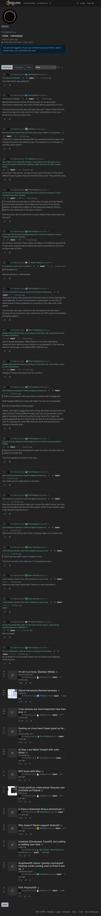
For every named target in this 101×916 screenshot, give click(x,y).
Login (82, 3)
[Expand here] (12, 753)
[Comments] (12, 712)
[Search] (77, 3)
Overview (7, 67)
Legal (58, 912)
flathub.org (22, 793)
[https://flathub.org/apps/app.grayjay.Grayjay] (12, 790)
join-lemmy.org (91, 912)
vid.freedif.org (23, 755)
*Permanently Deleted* (11, 78)
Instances (66, 912)
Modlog (50, 912)
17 (21, 764)
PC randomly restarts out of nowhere (16, 266)
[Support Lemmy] (50, 3)
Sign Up (90, 3)
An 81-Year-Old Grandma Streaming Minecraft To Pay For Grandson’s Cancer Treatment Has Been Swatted (31, 194)
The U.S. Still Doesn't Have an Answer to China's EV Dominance (27, 292)
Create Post (42, 3)
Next (5, 904)
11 (21, 802)
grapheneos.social (25, 871)
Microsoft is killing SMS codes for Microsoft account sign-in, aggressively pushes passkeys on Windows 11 (30, 626)
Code (81, 912)
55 (22, 702)
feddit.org (22, 847)
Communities (29, 3)
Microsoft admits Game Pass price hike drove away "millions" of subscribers (31, 133)
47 (21, 742)
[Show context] (23, 78)
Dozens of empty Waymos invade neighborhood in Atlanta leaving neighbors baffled (31, 443)
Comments (19, 67)
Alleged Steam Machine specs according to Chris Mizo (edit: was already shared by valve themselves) (33, 334)
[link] (26, 78)
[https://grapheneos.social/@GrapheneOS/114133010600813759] (12, 866)
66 (22, 683)
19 (21, 880)
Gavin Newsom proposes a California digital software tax (24, 391)
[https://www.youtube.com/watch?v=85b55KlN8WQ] (12, 675)
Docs (74, 912)
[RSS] (62, 67)
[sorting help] (58, 67)
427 (22, 721)
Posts (28, 67)
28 (22, 818)
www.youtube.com (25, 675)
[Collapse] (4, 74)
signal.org (22, 693)
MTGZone (13, 3)
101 (22, 834)
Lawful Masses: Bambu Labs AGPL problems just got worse (25, 551)
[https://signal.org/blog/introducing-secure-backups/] (12, 693)
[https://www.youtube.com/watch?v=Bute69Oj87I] (12, 731)
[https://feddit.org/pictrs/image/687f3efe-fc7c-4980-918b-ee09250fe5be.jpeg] (12, 844)
